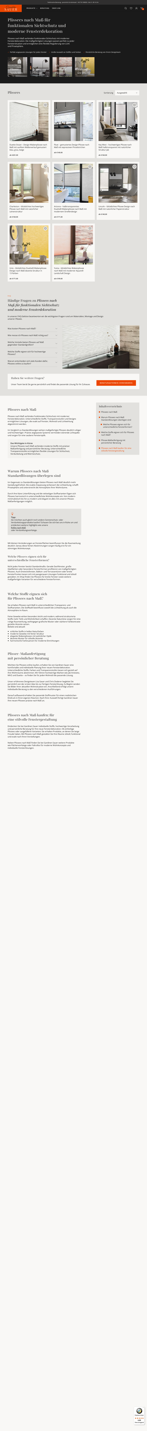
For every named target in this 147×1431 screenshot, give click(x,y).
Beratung (44, 8)
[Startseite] (11, 8)
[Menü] (143, 1408)
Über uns (56, 8)
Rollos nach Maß (18, 527)
